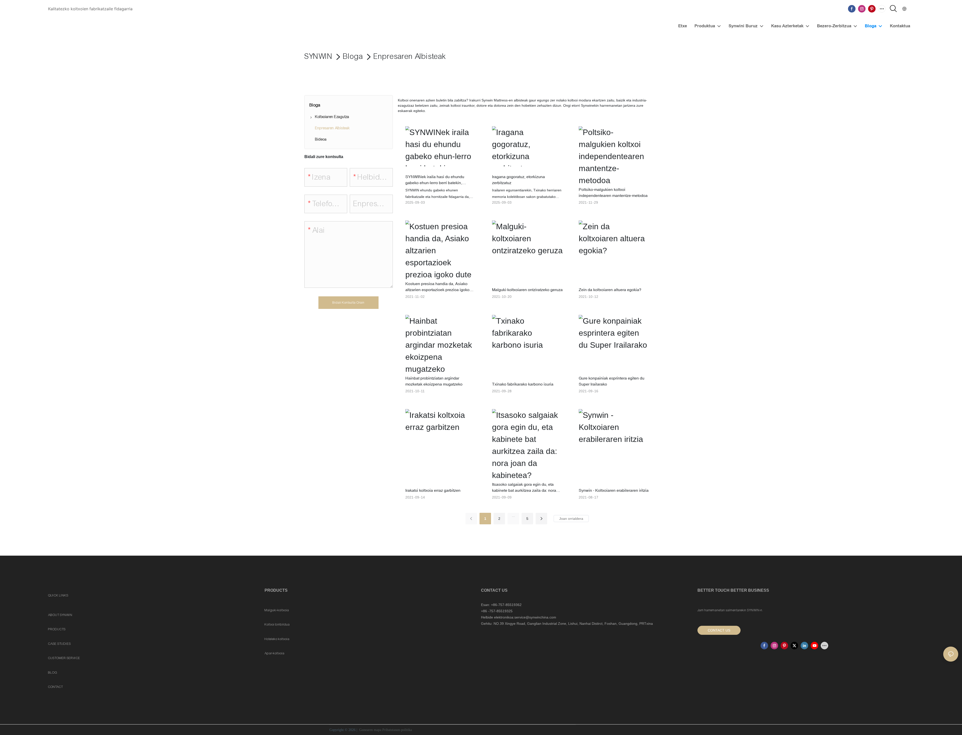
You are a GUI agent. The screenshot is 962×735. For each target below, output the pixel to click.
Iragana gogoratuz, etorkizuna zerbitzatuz (518, 179)
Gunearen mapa (370, 730)
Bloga (353, 56)
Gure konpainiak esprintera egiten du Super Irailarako (611, 381)
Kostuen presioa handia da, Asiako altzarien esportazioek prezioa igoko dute (437, 287)
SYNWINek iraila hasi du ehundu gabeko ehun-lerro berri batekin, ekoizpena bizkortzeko (434, 180)
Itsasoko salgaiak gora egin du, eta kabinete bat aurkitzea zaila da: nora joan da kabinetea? (524, 487)
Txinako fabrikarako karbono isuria (522, 384)
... (513, 516)
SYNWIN (318, 56)
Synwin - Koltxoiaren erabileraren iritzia (614, 490)
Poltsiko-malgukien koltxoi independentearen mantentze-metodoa (613, 192)
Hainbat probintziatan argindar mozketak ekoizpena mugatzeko (433, 381)
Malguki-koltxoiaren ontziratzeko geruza (527, 289)
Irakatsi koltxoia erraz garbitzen (432, 490)
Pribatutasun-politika (397, 730)
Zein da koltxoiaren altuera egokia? (610, 289)
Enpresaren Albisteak (410, 56)
